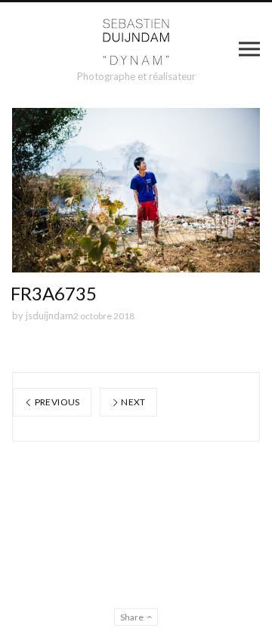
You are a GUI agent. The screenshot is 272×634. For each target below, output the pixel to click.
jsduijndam (49, 315)
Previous (55, 402)
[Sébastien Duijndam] (136, 42)
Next (132, 402)
